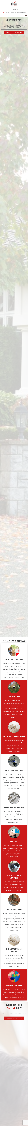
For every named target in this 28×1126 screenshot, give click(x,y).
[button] (26, 15)
